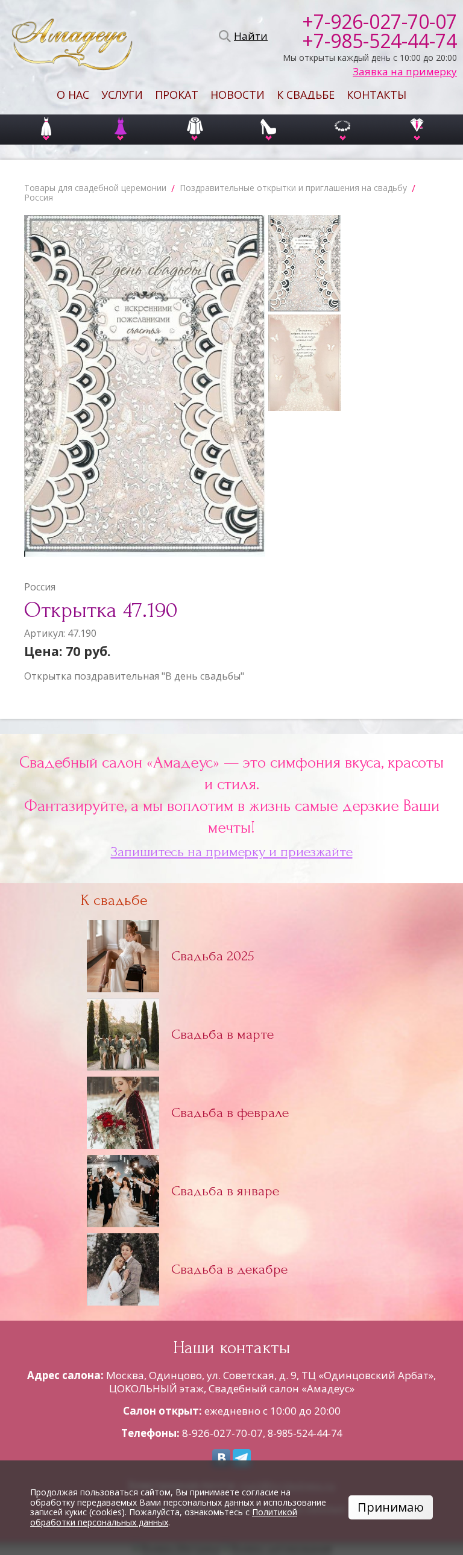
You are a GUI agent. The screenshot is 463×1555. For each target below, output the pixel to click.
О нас (73, 94)
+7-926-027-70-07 (379, 21)
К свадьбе (306, 94)
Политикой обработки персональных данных (163, 1517)
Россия (38, 197)
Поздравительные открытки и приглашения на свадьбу (293, 187)
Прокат (176, 94)
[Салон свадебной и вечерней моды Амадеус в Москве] (72, 36)
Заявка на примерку (405, 71)
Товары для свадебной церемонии (95, 187)
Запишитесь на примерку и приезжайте (232, 852)
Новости (237, 94)
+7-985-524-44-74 (379, 41)
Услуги (122, 94)
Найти (249, 36)
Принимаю (390, 1507)
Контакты (376, 94)
